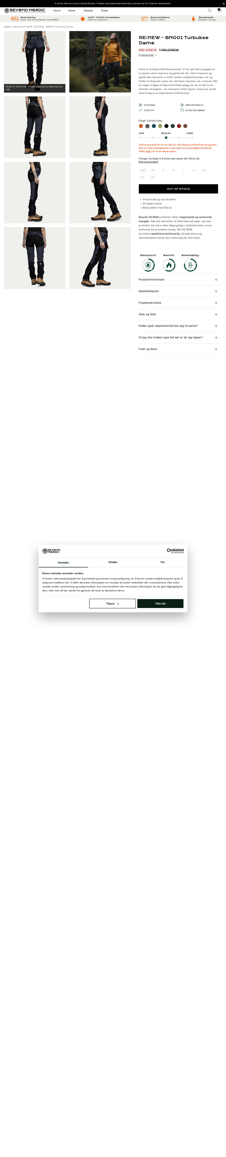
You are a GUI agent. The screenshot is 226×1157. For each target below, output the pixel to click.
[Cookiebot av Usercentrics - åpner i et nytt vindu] (169, 551)
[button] (113, 3)
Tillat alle (160, 603)
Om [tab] (162, 561)
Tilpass (110, 603)
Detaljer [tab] (113, 561)
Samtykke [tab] (63, 562)
